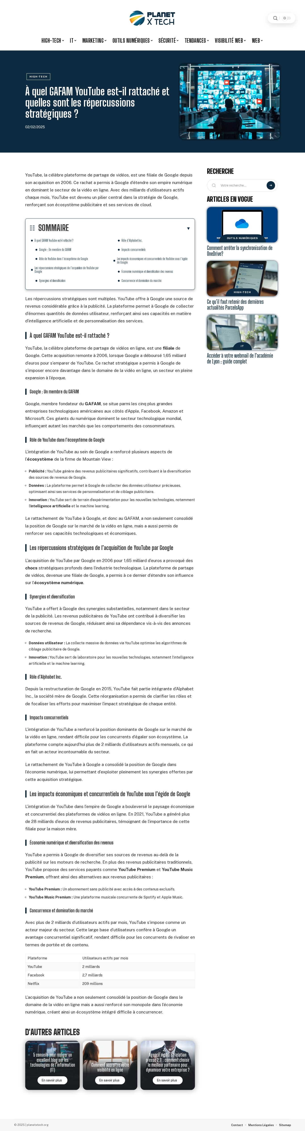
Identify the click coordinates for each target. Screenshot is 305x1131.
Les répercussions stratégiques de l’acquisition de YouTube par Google (67, 269)
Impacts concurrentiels (133, 250)
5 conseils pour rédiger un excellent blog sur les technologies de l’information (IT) (52, 1062)
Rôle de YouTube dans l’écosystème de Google (63, 259)
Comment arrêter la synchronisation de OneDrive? (239, 251)
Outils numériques (242, 238)
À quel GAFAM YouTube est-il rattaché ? (54, 240)
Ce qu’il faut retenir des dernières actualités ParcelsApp (235, 304)
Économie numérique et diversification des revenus (147, 271)
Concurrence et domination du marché (141, 281)
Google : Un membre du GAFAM (55, 250)
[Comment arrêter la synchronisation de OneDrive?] (242, 224)
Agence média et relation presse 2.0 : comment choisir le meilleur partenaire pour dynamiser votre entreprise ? (168, 1062)
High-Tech (38, 76)
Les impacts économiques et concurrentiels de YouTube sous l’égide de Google (152, 260)
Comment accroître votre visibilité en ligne (110, 1067)
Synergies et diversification (52, 281)
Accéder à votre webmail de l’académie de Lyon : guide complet (240, 358)
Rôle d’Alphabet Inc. (132, 240)
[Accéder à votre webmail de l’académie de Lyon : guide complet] (242, 332)
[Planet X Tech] (152, 18)
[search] (275, 18)
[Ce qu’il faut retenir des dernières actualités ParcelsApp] (242, 278)
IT (242, 346)
